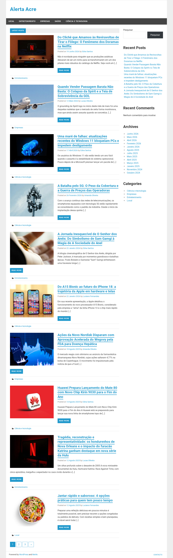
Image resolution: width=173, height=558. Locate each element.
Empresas (45, 21)
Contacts (158, 555)
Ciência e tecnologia (76, 21)
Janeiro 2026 (133, 147)
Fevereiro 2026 (134, 143)
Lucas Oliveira (87, 101)
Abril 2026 (132, 140)
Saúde (58, 21)
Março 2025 (132, 163)
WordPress (23, 554)
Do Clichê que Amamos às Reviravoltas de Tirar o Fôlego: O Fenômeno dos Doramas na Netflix (88, 41)
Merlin (35, 554)
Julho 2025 (132, 153)
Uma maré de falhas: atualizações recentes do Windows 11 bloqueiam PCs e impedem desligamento (88, 140)
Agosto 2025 (133, 150)
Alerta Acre (23, 9)
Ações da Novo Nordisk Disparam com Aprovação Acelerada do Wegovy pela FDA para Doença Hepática (86, 339)
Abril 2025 (132, 159)
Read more (64, 70)
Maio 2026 (132, 137)
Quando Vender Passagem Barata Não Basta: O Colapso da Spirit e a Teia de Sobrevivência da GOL (85, 91)
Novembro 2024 (134, 169)
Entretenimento (27, 21)
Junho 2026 (132, 134)
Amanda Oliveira (91, 195)
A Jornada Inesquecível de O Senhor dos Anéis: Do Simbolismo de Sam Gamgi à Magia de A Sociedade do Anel (87, 238)
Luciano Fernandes (91, 296)
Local (11, 21)
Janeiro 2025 (133, 166)
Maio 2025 (132, 156)
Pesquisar (128, 30)
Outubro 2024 (133, 172)
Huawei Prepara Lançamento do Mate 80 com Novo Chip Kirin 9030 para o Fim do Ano (87, 392)
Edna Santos (87, 51)
